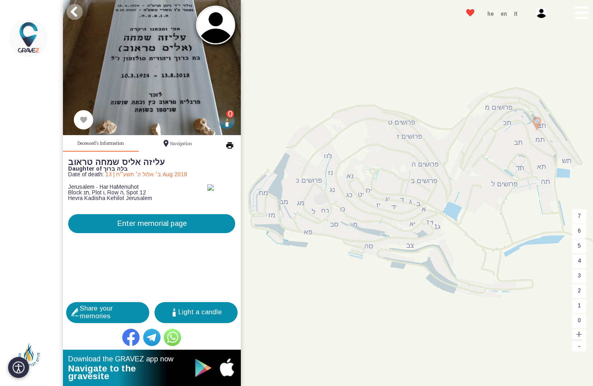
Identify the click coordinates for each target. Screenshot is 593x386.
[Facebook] (131, 337)
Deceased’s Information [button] (100, 143)
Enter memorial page (152, 223)
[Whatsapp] (172, 337)
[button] (581, 14)
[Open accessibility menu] (18, 367)
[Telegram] (152, 337)
